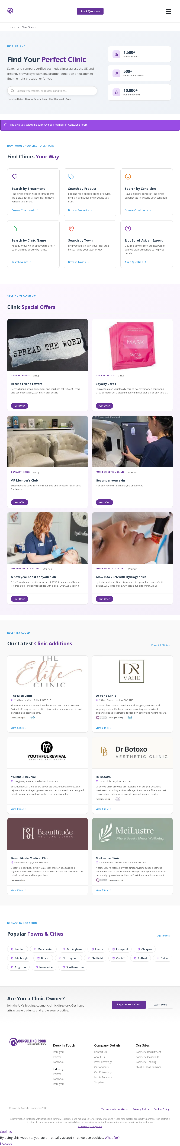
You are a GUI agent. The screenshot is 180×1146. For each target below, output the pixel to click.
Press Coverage (103, 1062)
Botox (20, 99)
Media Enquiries (103, 1077)
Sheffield (97, 958)
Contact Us (100, 1052)
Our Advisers (101, 1067)
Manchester (45, 949)
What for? (112, 1137)
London (19, 949)
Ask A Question (90, 11)
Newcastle (46, 967)
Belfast (142, 958)
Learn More (160, 1004)
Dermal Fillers (33, 99)
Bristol (45, 958)
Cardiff (120, 958)
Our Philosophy (103, 1072)
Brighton (20, 967)
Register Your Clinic (129, 1004)
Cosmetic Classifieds (147, 1057)
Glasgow (146, 949)
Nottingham (70, 958)
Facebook (58, 1062)
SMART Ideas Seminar (148, 1067)
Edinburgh (21, 958)
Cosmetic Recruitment (148, 1052)
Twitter (57, 1057)
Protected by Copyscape (90, 1126)
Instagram (59, 1052)
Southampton (75, 967)
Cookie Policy (161, 1109)
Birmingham (74, 949)
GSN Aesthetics (20, 375)
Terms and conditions (114, 1109)
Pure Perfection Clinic (110, 472)
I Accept (6, 1143)
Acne (68, 99)
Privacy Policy (141, 1109)
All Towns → (165, 935)
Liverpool (122, 949)
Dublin (165, 958)
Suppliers (99, 1082)
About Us (99, 1057)
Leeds (99, 949)
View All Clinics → (162, 645)
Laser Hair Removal (53, 99)
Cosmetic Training (146, 1062)
